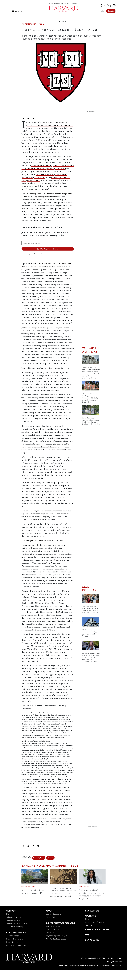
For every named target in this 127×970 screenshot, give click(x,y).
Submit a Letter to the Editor (17, 923)
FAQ (87, 934)
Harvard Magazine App (97, 929)
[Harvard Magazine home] (63, 9)
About (49, 911)
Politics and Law (86, 887)
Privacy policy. (27, 257)
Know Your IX (28, 214)
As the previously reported (37, 327)
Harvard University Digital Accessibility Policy (84, 965)
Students (50, 858)
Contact (11, 911)
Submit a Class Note (14, 917)
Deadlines (89, 925)
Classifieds (89, 919)
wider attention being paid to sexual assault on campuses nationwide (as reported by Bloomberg (47, 167)
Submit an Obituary (13, 920)
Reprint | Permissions (14, 939)
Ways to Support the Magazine (57, 936)
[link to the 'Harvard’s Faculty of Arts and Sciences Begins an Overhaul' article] (91, 410)
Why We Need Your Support (56, 939)
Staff (8, 914)
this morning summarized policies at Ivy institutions (44, 176)
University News (29, 24)
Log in (102, 11)
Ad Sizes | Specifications (94, 922)
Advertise (90, 916)
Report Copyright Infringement (110, 965)
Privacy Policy (51, 917)
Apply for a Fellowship (14, 927)
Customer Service (16, 932)
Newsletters (92, 911)
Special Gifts (50, 933)
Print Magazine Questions (16, 945)
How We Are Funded (53, 929)
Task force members (30, 818)
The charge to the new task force (36, 540)
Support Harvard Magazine (60, 923)
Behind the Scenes (53, 926)
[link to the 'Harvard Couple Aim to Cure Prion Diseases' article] (91, 599)
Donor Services (12, 942)
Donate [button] (111, 11)
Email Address (26, 240)
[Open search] (22, 11)
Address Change (12, 936)
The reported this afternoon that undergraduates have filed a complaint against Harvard (47, 195)
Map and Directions (53, 914)
